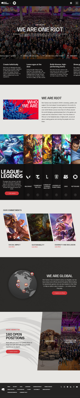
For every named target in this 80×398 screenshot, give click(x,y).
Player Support (20, 389)
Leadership (27, 386)
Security (15, 386)
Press (9, 386)
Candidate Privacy (37, 386)
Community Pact (23, 392)
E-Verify (29, 389)
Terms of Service (48, 386)
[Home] (14, 3)
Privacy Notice (11, 389)
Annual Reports (46, 389)
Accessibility (37, 389)
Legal (21, 386)
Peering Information (12, 392)
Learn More (11, 247)
